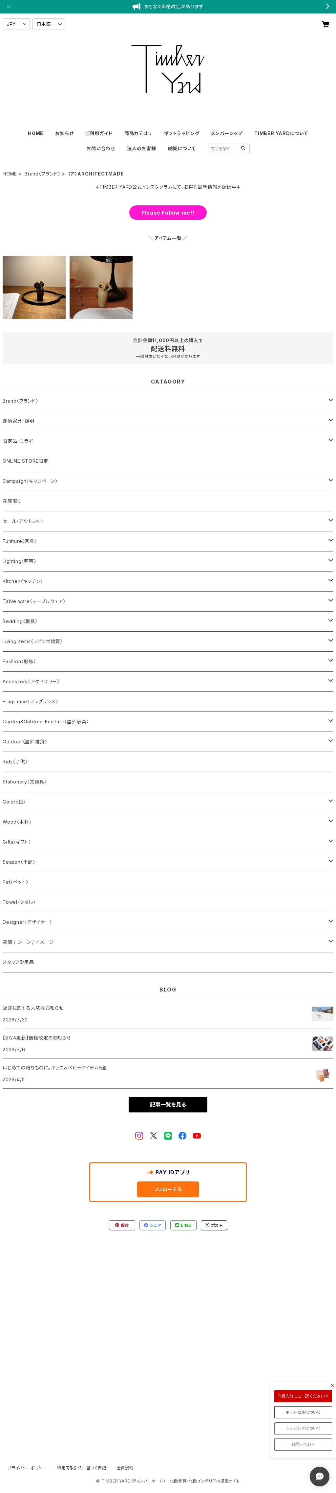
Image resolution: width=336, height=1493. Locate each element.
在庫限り (12, 501)
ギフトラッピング (181, 133)
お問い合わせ (100, 148)
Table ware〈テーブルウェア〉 (34, 601)
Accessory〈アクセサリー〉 (31, 681)
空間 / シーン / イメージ (28, 942)
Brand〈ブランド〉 (42, 173)
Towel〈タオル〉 (19, 902)
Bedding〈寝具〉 (20, 621)
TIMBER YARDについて (281, 133)
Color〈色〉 (14, 802)
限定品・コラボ (18, 441)
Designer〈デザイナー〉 (27, 922)
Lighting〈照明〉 (19, 561)
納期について (182, 148)
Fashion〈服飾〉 (19, 661)
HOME (35, 133)
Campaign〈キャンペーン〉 (30, 481)
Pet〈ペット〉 (15, 882)
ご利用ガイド (99, 133)
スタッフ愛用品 (18, 962)
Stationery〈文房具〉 (25, 781)
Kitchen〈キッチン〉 (23, 581)
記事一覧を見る (168, 1104)
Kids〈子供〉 (15, 761)
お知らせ (64, 133)
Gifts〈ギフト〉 (17, 842)
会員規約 (125, 1467)
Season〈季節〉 (19, 862)
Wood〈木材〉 (17, 822)
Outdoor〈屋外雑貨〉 (25, 741)
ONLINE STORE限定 (25, 461)
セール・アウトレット (23, 521)
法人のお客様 (141, 148)
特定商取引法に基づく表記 (81, 1467)
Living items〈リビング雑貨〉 (33, 641)
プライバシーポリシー (27, 1467)
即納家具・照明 (18, 421)
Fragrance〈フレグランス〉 (30, 701)
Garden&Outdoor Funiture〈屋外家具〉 (46, 721)
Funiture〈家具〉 (20, 541)
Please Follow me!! (168, 212)
